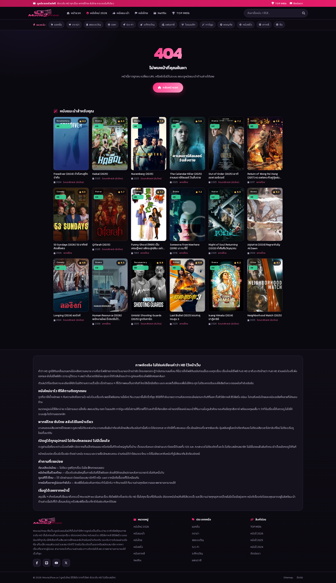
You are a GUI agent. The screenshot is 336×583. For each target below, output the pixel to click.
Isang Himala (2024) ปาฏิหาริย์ (221, 317)
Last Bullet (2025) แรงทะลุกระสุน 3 (185, 317)
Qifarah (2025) (101, 244)
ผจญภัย (228, 24)
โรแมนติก (190, 24)
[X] (66, 563)
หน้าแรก (76, 13)
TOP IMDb (183, 13)
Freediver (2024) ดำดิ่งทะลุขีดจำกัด (71, 175)
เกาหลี (265, 24)
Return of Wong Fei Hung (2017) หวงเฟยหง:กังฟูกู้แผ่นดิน (263, 177)
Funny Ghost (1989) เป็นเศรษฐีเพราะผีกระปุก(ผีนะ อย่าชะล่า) (147, 248)
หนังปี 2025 (256, 540)
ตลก (113, 24)
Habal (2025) (100, 174)
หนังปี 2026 (256, 533)
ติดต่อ (300, 577)
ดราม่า (75, 24)
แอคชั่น (58, 24)
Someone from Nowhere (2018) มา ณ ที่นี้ (185, 246)
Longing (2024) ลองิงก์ (67, 315)
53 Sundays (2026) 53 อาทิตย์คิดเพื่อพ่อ (71, 246)
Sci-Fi (129, 24)
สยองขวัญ (95, 24)
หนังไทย (143, 13)
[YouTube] (56, 563)
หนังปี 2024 (256, 547)
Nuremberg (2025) (142, 174)
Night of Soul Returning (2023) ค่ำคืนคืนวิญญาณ (223, 246)
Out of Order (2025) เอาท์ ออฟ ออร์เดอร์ (223, 175)
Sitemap (288, 577)
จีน (281, 24)
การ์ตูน (209, 24)
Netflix (162, 13)
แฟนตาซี (170, 24)
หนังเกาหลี (139, 553)
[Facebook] (37, 563)
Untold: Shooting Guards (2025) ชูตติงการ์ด (146, 317)
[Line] (47, 563)
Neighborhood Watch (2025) (265, 315)
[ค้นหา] (303, 13)
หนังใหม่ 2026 (98, 13)
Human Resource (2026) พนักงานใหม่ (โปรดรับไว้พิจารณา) (107, 319)
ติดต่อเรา (255, 553)
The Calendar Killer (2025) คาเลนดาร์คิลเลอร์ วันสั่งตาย (186, 175)
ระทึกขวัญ (149, 24)
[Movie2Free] (43, 13)
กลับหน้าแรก (170, 87)
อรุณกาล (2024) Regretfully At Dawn (264, 246)
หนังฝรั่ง (247, 24)
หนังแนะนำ (123, 13)
